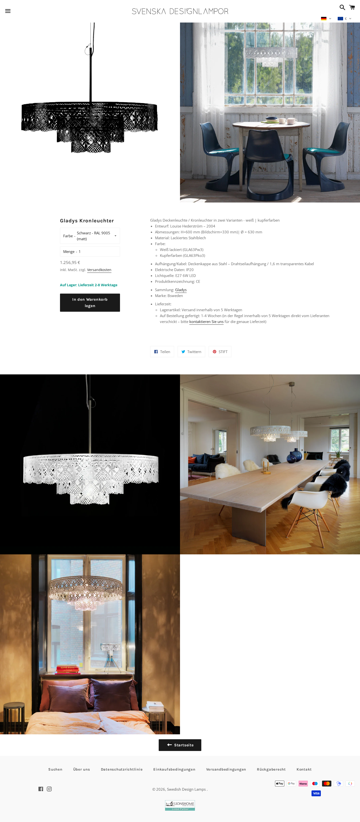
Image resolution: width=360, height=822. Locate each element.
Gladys (181, 289)
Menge (68, 251)
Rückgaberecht (271, 769)
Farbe (68, 235)
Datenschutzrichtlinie (122, 769)
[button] (326, 19)
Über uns (81, 769)
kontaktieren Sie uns (206, 321)
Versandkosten (99, 269)
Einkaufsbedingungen (174, 769)
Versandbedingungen (226, 769)
